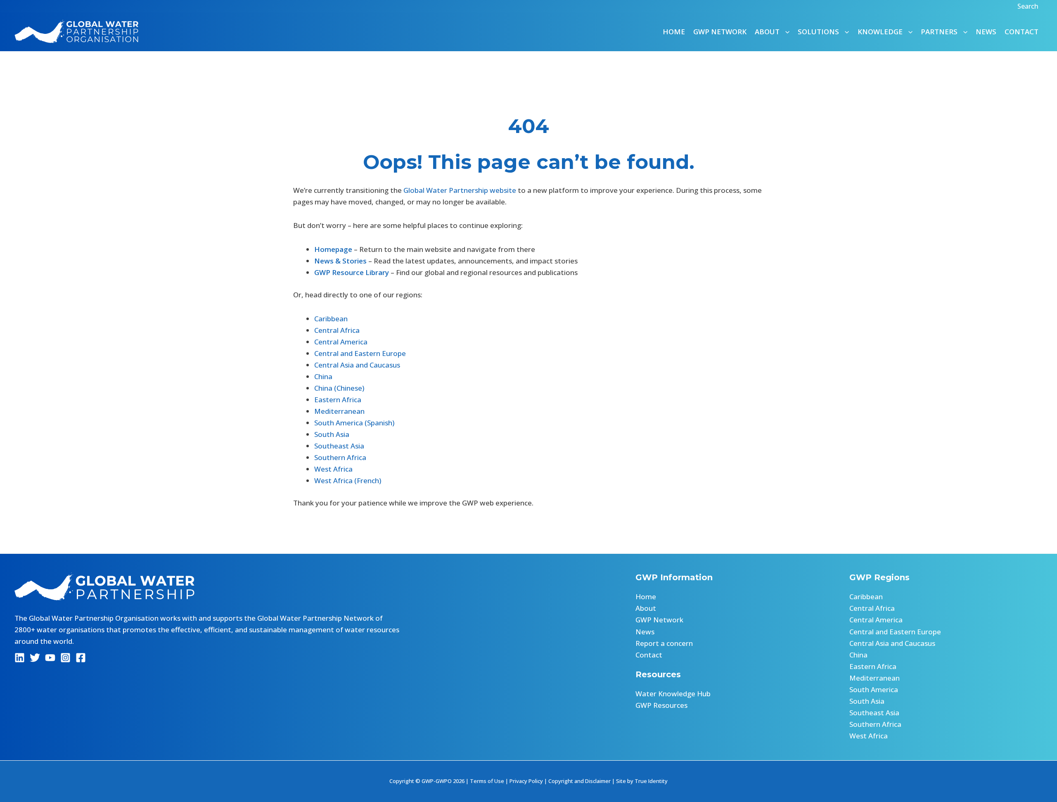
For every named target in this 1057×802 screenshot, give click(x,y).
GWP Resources (661, 705)
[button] (1029, 6)
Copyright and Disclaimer (579, 781)
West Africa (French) (347, 480)
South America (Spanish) (354, 422)
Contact (1021, 31)
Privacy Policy (526, 781)
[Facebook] (81, 658)
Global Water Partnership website (459, 190)
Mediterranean (339, 411)
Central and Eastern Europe (360, 353)
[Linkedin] (19, 658)
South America (873, 689)
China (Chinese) (339, 388)
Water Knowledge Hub (673, 693)
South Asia (331, 434)
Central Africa (337, 330)
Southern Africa (340, 457)
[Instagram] (65, 658)
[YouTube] (50, 658)
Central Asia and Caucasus (357, 365)
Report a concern (664, 643)
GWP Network (720, 31)
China (323, 376)
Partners (939, 31)
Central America (340, 341)
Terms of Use (487, 781)
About (645, 608)
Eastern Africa (337, 399)
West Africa (333, 469)
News (986, 31)
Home (674, 31)
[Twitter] (35, 658)
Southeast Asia (339, 446)
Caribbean (331, 318)
